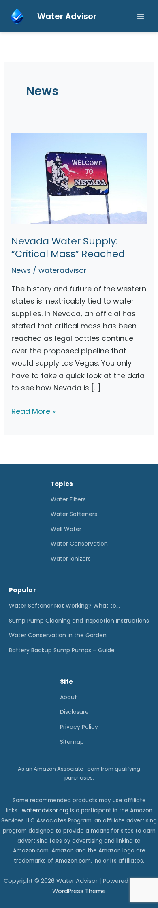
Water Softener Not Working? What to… (64, 606)
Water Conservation (79, 544)
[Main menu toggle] (140, 16)
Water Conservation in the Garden (58, 635)
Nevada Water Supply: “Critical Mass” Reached (68, 247)
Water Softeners (74, 514)
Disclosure (74, 712)
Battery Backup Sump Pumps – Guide (62, 650)
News (21, 270)
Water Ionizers (71, 559)
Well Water (66, 529)
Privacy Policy (79, 727)
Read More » (33, 412)
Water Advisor (66, 16)
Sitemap (72, 742)
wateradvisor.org (45, 810)
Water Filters (68, 499)
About (68, 697)
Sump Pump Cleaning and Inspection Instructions (79, 621)
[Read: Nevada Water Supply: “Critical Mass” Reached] (79, 178)
